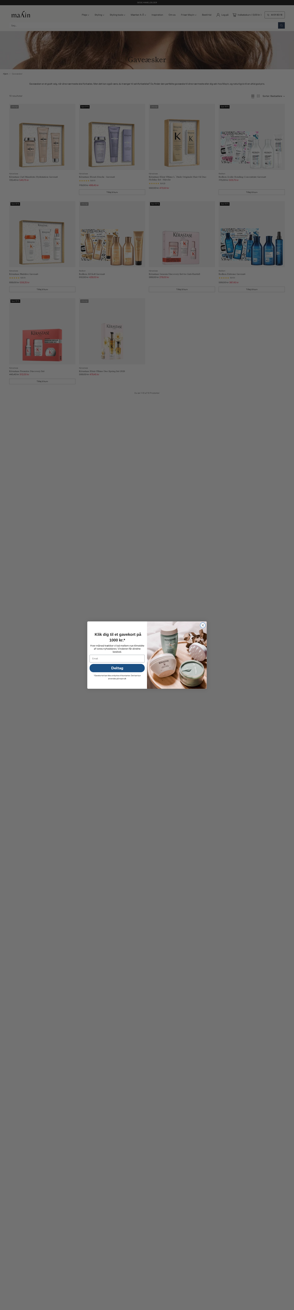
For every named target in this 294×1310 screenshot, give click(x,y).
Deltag (117, 668)
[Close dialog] (202, 625)
